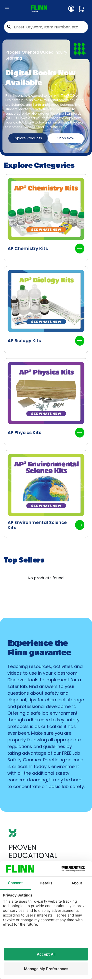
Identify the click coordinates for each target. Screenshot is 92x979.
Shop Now (65, 138)
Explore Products (28, 138)
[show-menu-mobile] (7, 9)
